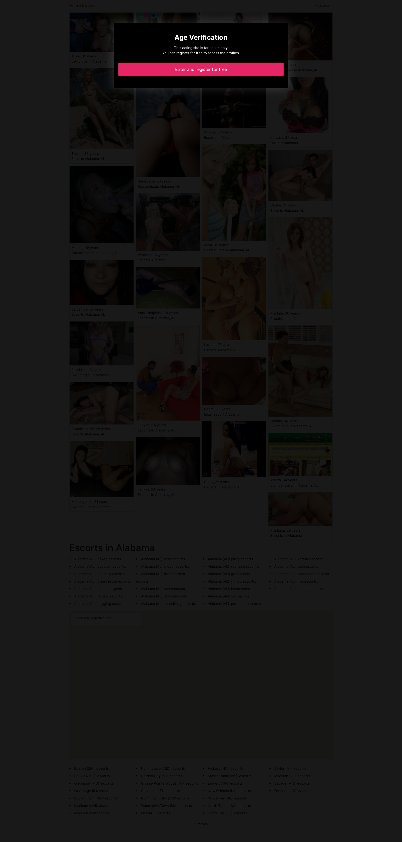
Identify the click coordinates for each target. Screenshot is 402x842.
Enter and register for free (201, 69)
